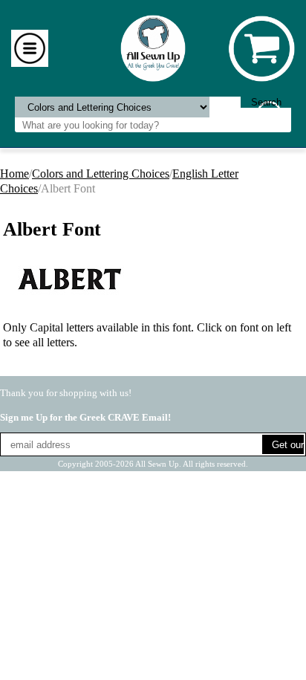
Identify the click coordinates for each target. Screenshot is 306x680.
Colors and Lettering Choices (100, 173)
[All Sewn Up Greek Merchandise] (153, 47)
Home (14, 173)
